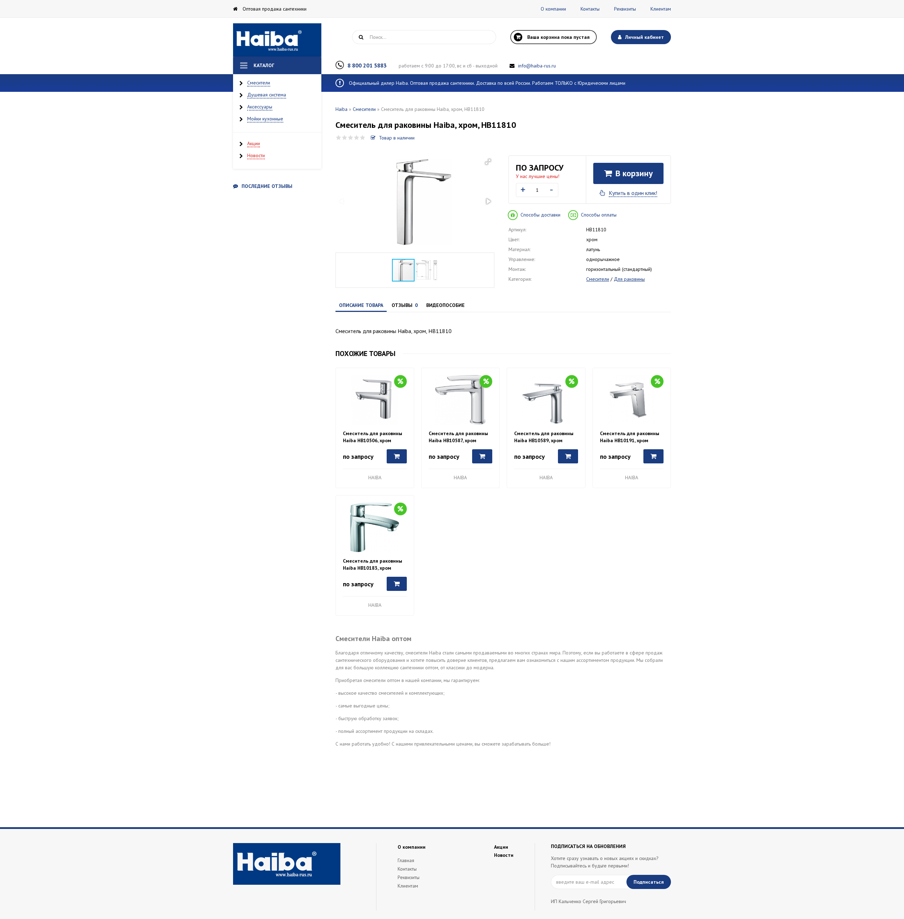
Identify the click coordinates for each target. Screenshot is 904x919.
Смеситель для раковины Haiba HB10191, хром (629, 437)
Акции (253, 143)
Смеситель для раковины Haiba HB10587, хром (458, 437)
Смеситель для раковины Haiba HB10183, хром (372, 564)
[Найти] (361, 37)
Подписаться (649, 882)
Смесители (258, 82)
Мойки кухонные (265, 118)
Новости (256, 155)
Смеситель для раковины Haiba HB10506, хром (372, 437)
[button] (488, 161)
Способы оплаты (599, 215)
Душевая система (266, 94)
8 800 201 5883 (367, 65)
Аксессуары (259, 106)
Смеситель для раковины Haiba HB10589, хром (543, 437)
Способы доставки (540, 215)
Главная (406, 860)
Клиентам (660, 9)
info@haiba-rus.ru (537, 66)
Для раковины (629, 279)
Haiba (341, 109)
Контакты (590, 9)
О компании (553, 9)
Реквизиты (625, 9)
